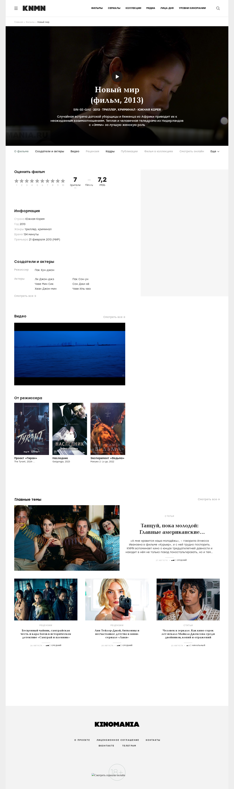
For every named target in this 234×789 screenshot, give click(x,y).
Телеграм (129, 746)
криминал (126, 109)
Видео (75, 151)
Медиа (150, 8)
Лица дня (167, 8)
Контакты (153, 740)
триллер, (31, 229)
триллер (109, 109)
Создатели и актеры (49, 151)
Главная (18, 22)
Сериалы (114, 8)
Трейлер (117, 76)
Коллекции (133, 8)
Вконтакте (106, 746)
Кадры (110, 151)
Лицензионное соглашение (118, 740)
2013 (96, 109)
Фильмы (97, 8)
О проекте (82, 740)
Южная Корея (149, 109)
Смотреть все (23, 296)
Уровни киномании (192, 8)
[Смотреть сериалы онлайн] (117, 776)
